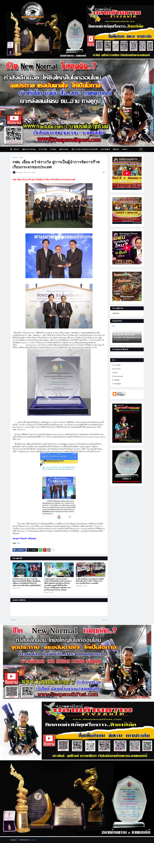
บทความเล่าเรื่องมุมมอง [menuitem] (22, 155)
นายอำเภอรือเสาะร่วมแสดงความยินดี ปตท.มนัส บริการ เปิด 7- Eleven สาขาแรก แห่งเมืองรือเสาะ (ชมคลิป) (89, 581)
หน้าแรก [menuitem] (16, 149)
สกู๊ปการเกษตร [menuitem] (64, 149)
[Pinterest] (45, 550)
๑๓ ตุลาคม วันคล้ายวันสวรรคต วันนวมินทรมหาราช (127, 336)
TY (18, 840)
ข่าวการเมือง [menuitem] (43, 149)
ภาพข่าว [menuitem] (124, 149)
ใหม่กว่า (14, 620)
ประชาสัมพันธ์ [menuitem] (105, 149)
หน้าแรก (15, 157)
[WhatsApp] (40, 550)
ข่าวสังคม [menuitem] (53, 149)
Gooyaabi (32, 840)
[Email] (49, 550)
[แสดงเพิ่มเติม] (53, 550)
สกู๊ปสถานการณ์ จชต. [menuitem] (29, 149)
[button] (12, 149)
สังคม (21, 157)
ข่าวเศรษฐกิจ (116, 384)
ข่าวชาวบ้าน (116, 369)
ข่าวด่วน (115, 372)
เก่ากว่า (104, 620)
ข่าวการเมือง (116, 365)
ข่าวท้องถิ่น (115, 380)
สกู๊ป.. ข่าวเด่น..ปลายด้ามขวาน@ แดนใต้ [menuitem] (84, 149)
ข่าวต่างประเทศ (117, 376)
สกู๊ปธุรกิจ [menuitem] (116, 149)
